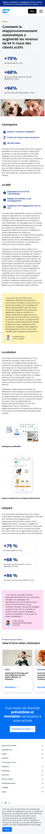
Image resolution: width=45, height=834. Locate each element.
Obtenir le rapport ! (32, 4)
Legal (4, 792)
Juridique (5, 787)
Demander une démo (21, 729)
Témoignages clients (9, 762)
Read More (10, 687)
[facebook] (2, 803)
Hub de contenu (7, 779)
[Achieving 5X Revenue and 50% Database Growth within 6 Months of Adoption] (17, 658)
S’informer (5, 775)
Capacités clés (7, 750)
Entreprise (5, 766)
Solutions (5, 758)
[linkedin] (9, 803)
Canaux (4, 754)
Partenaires (6, 771)
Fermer (7, 829)
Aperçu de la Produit (9, 745)
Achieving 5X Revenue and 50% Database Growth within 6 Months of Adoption (16, 676)
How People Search (9, 783)
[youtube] (5, 803)
